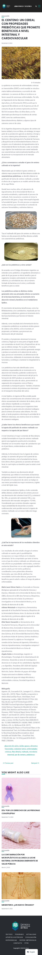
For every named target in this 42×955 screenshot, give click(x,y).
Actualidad (31, 934)
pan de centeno (20, 755)
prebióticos (30, 755)
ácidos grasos (24, 746)
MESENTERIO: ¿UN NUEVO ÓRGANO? (18, 905)
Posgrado (19, 934)
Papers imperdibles (27, 940)
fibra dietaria (16, 752)
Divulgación (5, 16)
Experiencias (11, 940)
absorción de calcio (11, 746)
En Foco (9, 934)
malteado (25, 752)
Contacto (18, 943)
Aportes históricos (14, 937)
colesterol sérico (20, 749)
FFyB (26, 943)
